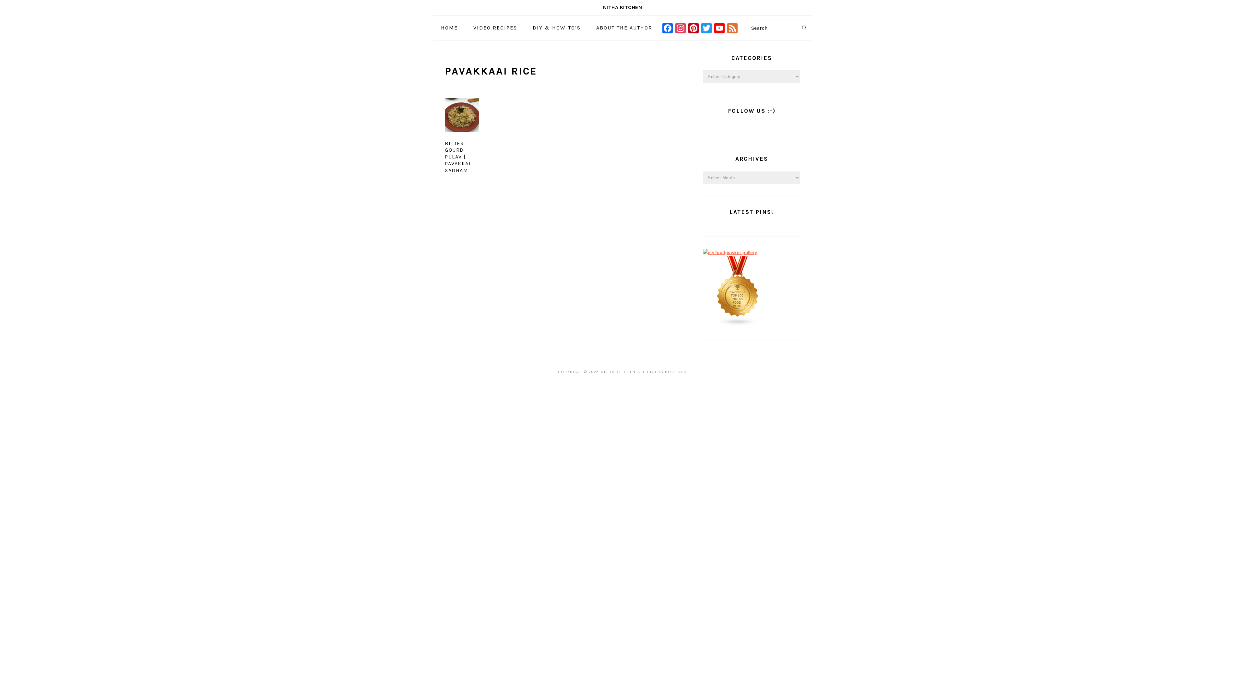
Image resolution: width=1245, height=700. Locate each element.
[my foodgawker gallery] (730, 252)
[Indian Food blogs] (738, 324)
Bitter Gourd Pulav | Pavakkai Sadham (458, 156)
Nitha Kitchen (622, 7)
